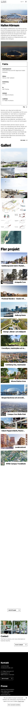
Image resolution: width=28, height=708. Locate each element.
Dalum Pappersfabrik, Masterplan (14, 431)
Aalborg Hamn (20, 315)
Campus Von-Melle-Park (16, 414)
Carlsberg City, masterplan (15, 365)
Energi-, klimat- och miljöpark (14, 332)
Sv (21, 1)
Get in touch (5, 678)
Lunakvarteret (20, 447)
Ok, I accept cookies (14, 705)
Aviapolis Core (20, 282)
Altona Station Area (18, 381)
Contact (4, 636)
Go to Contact (19, 644)
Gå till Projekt (12, 610)
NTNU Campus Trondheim (16, 464)
